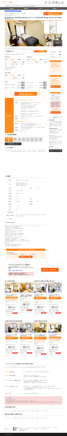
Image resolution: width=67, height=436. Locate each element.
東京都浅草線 (18, 185)
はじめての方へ (22, 427)
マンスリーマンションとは (29, 427)
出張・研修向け (37, 410)
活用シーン (49, 427)
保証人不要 (19, 410)
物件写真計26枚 (57, 43)
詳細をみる (8, 313)
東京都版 (10, 2)
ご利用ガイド (55, 69)
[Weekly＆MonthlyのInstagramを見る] (15, 428)
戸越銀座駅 (22, 184)
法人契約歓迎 (32, 410)
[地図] (25, 13)
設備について (45, 427)
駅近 (6, 410)
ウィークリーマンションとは (38, 427)
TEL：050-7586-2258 (15, 270)
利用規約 (36, 428)
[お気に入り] (43, 22)
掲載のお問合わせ (22, 430)
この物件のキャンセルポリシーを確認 (55, 150)
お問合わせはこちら (56, 86)
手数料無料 (14, 410)
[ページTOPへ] (61, 434)
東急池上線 (17, 184)
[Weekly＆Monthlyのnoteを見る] (15, 430)
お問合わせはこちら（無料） (55, 112)
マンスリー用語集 (54, 427)
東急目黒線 (18, 182)
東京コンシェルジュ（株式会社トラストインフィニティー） (26, 312)
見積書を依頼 (41, 51)
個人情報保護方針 (26, 428)
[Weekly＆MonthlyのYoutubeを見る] (13, 430)
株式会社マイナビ (40, 314)
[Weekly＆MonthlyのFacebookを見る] (13, 428)
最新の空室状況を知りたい (33, 254)
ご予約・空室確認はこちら (50, 269)
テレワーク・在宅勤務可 (44, 410)
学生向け (27, 410)
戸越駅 (22, 185)
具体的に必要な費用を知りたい (13, 254)
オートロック (10, 410)
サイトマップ (32, 428)
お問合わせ (15, 313)
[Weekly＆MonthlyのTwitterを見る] (17, 428)
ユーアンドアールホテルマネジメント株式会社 (55, 95)
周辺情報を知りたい (23, 254)
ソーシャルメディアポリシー (43, 428)
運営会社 (21, 428)
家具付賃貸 (23, 410)
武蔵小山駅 (22, 182)
